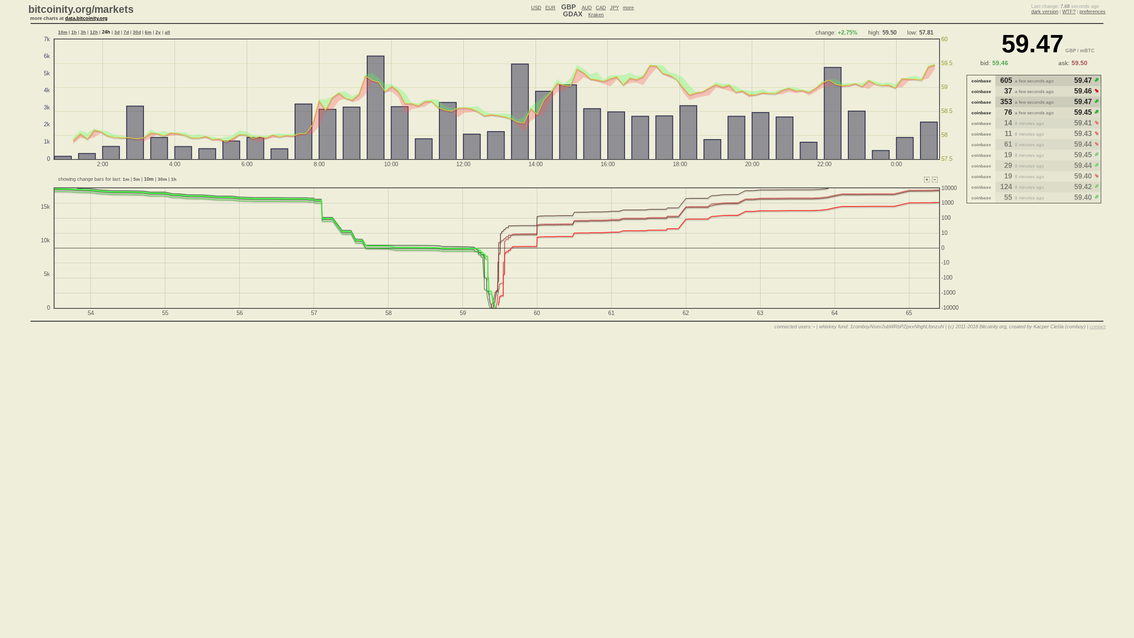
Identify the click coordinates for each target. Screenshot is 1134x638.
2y (158, 32)
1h (74, 32)
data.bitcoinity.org (86, 18)
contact (1098, 326)
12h (94, 32)
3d (117, 32)
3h (83, 32)
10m (62, 32)
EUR (550, 7)
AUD (587, 7)
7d (126, 32)
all (167, 32)
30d (137, 32)
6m (148, 32)
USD (536, 7)
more (628, 7)
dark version (1044, 11)
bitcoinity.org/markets (81, 9)
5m (136, 179)
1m (126, 179)
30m (162, 179)
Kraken (596, 14)
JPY (614, 7)
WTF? (1069, 11)
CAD (601, 7)
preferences (1093, 11)
